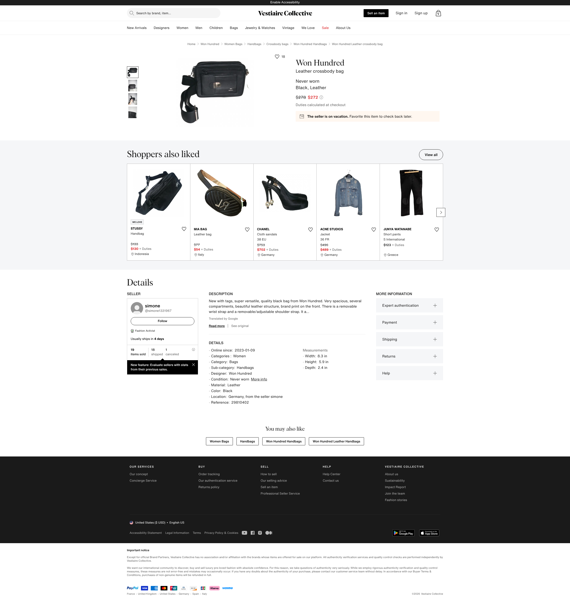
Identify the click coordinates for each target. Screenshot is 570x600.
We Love (308, 27)
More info (259, 379)
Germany (184, 594)
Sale (325, 27)
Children (216, 27)
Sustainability (395, 480)
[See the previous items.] (129, 212)
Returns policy (208, 487)
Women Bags (233, 44)
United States (168, 594)
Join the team (395, 493)
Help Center (331, 474)
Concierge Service (143, 480)
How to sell (269, 474)
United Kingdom (147, 594)
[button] (438, 13)
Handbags (254, 44)
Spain (195, 594)
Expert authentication (400, 305)
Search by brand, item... (153, 13)
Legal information (177, 533)
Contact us (331, 480)
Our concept (139, 474)
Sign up (421, 13)
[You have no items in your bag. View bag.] (438, 13)
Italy (204, 594)
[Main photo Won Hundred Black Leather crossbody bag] (132, 72)
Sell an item (376, 13)
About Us (343, 27)
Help (386, 373)
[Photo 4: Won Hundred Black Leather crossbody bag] (132, 112)
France (131, 594)
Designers (161, 27)
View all (431, 154)
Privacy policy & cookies (221, 533)
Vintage (288, 27)
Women (182, 27)
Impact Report (395, 487)
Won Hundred (210, 44)
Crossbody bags (278, 44)
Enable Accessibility (285, 2)
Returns (388, 356)
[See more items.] (440, 212)
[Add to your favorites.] (184, 229)
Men (198, 27)
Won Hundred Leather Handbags (336, 441)
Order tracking (209, 474)
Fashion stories (396, 500)
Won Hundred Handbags (310, 44)
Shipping (389, 339)
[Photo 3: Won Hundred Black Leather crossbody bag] (132, 99)
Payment (389, 322)
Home (191, 44)
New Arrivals (137, 27)
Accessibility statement (146, 533)
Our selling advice (274, 480)
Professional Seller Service (280, 493)
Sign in (401, 13)
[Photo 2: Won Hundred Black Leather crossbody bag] (132, 85)
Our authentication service (217, 480)
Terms (197, 533)
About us (391, 474)
